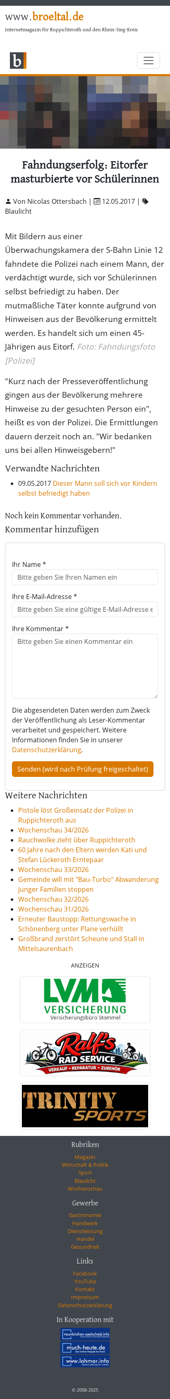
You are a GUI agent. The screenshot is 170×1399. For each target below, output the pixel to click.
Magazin (85, 1157)
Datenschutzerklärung (46, 749)
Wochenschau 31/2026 (53, 909)
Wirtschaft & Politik (85, 1164)
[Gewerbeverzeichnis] (85, 1000)
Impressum (85, 1297)
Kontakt (85, 1289)
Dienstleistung (85, 1231)
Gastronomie (85, 1215)
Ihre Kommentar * (40, 628)
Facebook (85, 1273)
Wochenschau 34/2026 (53, 830)
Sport (85, 1172)
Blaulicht (85, 1180)
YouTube (85, 1281)
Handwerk (85, 1223)
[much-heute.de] (85, 1347)
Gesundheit (85, 1246)
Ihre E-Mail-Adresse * (44, 596)
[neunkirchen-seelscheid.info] (85, 1334)
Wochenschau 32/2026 (53, 899)
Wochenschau (85, 1188)
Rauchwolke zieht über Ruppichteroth (76, 839)
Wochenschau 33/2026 (53, 869)
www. (44, 17)
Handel (85, 1239)
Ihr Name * (29, 564)
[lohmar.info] (85, 1361)
